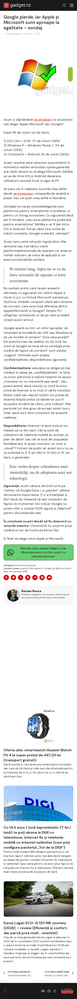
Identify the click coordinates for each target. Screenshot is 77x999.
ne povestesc (23, 193)
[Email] (49, 577)
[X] (20, 577)
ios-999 (56, 568)
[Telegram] (35, 577)
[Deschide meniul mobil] (71, 5)
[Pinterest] (27, 577)
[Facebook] (6, 577)
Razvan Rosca (14, 33)
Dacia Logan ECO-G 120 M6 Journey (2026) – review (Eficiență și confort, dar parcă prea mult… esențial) (36, 928)
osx (10, 571)
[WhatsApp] (13, 577)
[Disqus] (38, 658)
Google (47, 568)
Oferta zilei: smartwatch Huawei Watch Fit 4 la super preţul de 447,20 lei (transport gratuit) (38, 755)
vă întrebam (43, 120)
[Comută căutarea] (64, 5)
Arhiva (18, 565)
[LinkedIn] (42, 577)
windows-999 (20, 571)
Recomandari (29, 565)
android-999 (27, 568)
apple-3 (39, 568)
